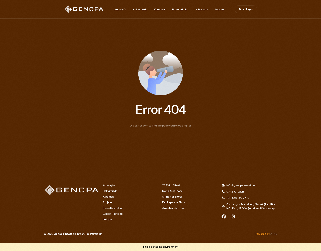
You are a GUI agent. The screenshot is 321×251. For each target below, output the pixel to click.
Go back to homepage (160, 139)
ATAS (273, 233)
